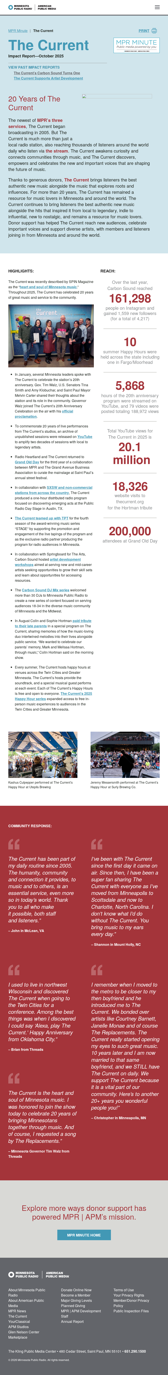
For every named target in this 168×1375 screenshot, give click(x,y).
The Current (76, 179)
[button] (157, 7)
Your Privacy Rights (129, 1295)
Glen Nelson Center (23, 1331)
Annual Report (72, 1321)
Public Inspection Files (131, 1310)
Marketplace (17, 1337)
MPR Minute (18, 30)
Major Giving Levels (76, 1300)
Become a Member (75, 1295)
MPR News (17, 1310)
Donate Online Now (76, 1289)
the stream (57, 151)
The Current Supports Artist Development (48, 78)
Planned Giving (73, 1305)
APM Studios (18, 1326)
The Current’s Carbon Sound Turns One (47, 72)
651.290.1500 (135, 1351)
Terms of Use (124, 1289)
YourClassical (19, 1321)
